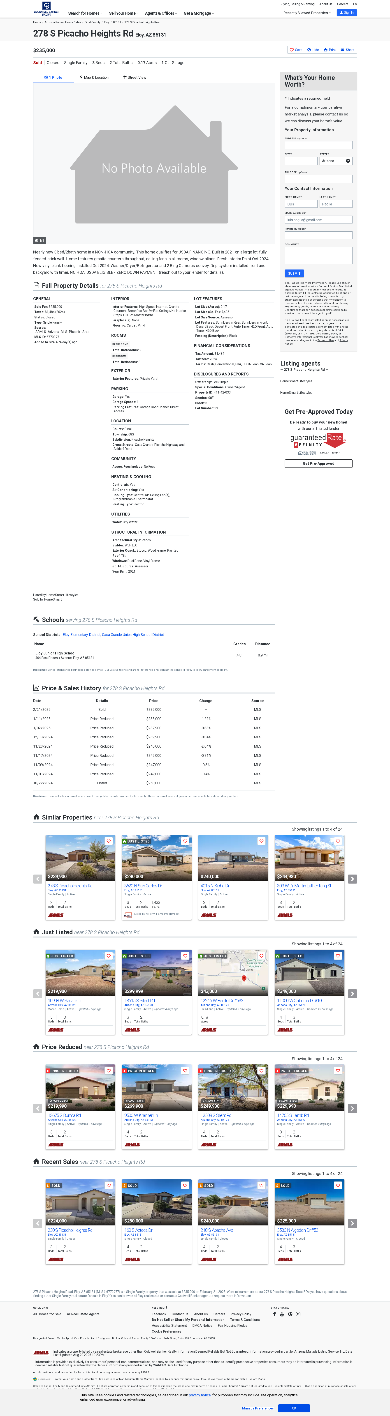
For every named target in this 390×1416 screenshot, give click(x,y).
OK (294, 1408)
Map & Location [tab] (96, 77)
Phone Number (295, 228)
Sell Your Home (122, 13)
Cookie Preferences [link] (166, 1331)
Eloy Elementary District (81, 635)
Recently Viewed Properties (306, 13)
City (288, 154)
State (324, 154)
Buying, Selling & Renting (297, 4)
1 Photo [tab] (55, 77)
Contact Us (180, 1314)
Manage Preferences (258, 1408)
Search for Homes (84, 13)
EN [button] (355, 4)
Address (296, 138)
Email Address (296, 212)
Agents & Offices (160, 13)
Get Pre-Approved (318, 463)
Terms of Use (326, 340)
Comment (292, 244)
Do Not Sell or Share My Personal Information (188, 1320)
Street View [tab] (136, 77)
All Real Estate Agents (83, 1314)
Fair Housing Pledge (232, 1326)
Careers (342, 4)
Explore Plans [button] (256, 1379)
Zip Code (296, 172)
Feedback (159, 1314)
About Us (325, 4)
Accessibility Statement (169, 1326)
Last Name (328, 197)
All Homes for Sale (47, 1314)
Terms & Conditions (245, 1320)
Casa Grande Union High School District (133, 635)
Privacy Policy (241, 1314)
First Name (293, 197)
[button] (347, 12)
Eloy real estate (149, 1296)
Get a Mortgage (197, 13)
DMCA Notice (202, 1326)
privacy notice (200, 1395)
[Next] (352, 879)
